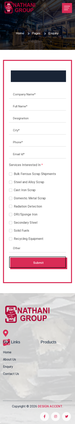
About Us (9, 359)
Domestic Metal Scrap (30, 198)
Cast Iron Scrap (25, 190)
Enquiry (8, 367)
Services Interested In (26, 165)
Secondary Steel (25, 222)
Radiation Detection (28, 206)
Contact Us (11, 374)
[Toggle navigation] (67, 8)
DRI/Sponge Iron (25, 214)
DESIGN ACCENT (50, 406)
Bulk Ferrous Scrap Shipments (35, 174)
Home (20, 33)
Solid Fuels (21, 230)
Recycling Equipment (28, 239)
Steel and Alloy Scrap (29, 182)
